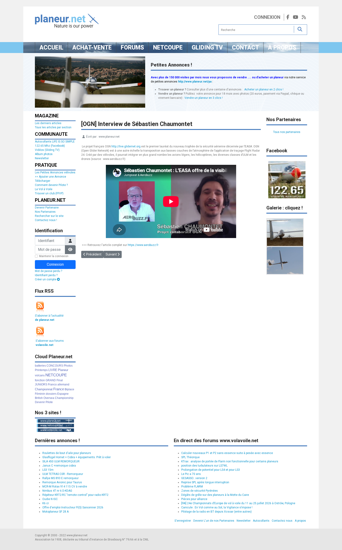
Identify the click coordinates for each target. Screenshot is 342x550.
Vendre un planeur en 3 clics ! (203, 97)
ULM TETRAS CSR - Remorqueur (62, 474)
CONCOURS (55, 365)
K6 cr (45, 503)
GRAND (51, 380)
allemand (63, 384)
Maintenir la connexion (53, 256)
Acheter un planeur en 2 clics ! (263, 89)
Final (60, 380)
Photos (68, 365)
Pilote (49, 402)
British (39, 398)
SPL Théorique (190, 457)
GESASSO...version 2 (194, 478)
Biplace (69, 389)
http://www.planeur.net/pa (194, 81)
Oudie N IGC (50, 499)
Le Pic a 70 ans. (191, 474)
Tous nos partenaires (286, 132)
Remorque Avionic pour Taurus (62, 482)
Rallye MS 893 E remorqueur (60, 478)
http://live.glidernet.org (126, 146)
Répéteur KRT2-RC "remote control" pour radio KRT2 (75, 495)
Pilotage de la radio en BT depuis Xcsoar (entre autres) (216, 511)
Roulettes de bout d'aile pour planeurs (66, 453)
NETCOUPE (56, 375)
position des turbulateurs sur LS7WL (204, 465)
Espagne (63, 393)
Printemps (41, 370)
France (58, 389)
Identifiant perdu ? (46, 275)
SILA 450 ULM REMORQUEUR (61, 461)
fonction (40, 380)
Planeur (63, 370)
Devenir (40, 402)
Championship (64, 398)
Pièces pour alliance (194, 499)
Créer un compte (46, 279)
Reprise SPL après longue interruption (205, 482)
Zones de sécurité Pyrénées (199, 490)
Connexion (267, 17)
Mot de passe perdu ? (48, 271)
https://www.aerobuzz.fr (143, 245)
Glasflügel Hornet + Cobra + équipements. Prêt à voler (76, 457)
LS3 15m (48, 469)
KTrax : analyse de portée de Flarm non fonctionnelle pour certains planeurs (229, 461)
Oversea (49, 398)
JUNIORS (41, 384)
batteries (40, 365)
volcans (40, 375)
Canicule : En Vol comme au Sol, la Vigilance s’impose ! (216, 507)
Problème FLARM (192, 486)
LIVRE (52, 370)
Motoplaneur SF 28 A (55, 511)
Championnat (44, 389)
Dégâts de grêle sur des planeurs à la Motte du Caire (215, 495)
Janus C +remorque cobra (59, 465)
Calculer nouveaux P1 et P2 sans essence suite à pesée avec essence (227, 453)
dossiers (51, 393)
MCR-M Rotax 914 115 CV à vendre (64, 486)
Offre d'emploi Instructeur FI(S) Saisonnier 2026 (72, 507)
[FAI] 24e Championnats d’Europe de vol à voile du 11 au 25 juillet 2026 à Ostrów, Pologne (238, 503)
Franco (52, 384)
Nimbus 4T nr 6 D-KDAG (57, 490)
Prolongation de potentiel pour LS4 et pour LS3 (210, 469)
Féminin (40, 393)
